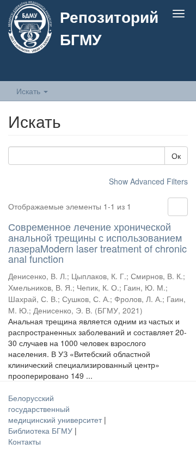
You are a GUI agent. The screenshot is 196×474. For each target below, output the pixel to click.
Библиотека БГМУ (41, 430)
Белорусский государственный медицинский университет (56, 408)
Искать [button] (29, 90)
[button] (157, 69)
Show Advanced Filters (148, 181)
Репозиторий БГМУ (109, 27)
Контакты (24, 441)
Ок (176, 155)
